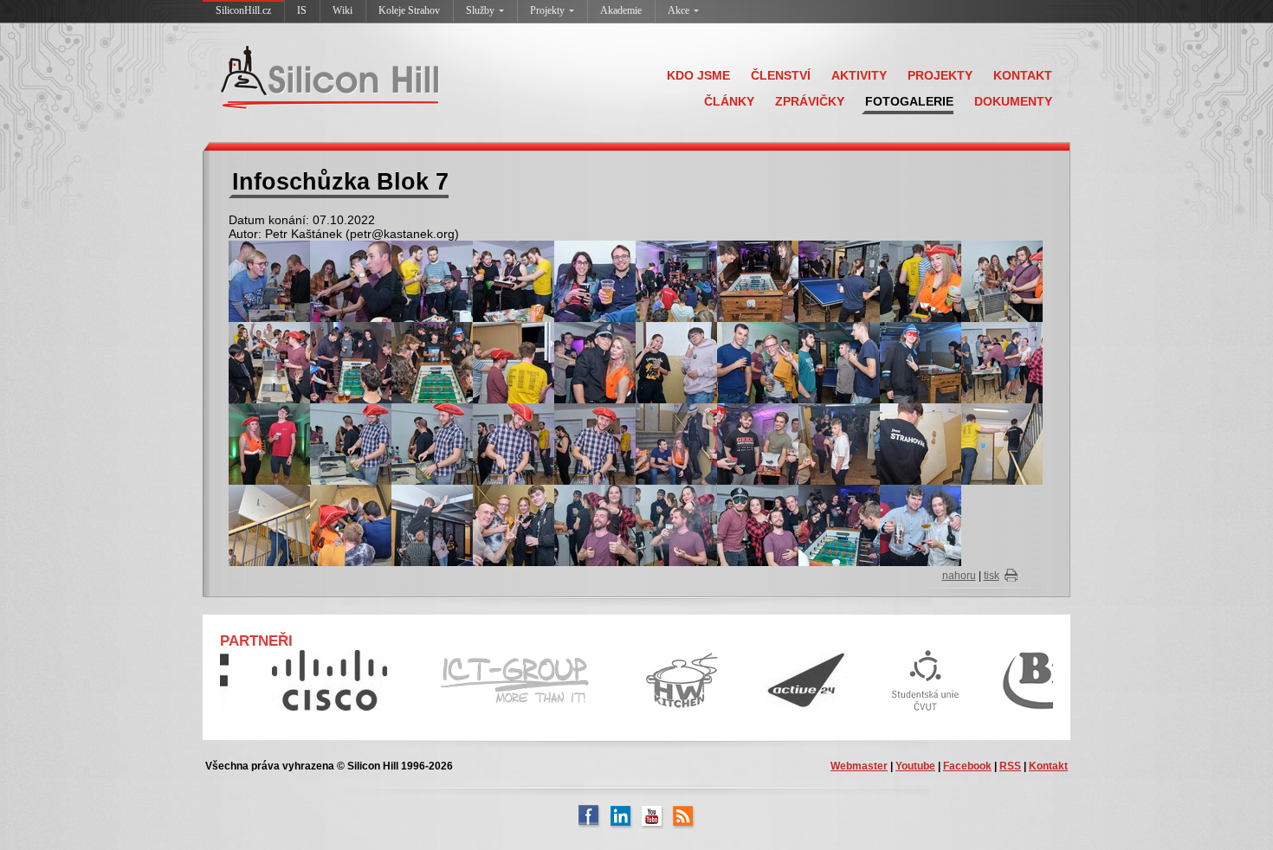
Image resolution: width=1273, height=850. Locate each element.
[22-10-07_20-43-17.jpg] (269, 280)
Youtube (915, 766)
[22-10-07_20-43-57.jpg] (432, 280)
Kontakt (1048, 766)
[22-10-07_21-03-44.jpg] (757, 443)
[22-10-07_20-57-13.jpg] (920, 362)
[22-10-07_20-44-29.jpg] (595, 280)
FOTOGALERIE (909, 101)
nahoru (959, 576)
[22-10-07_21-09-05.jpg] (1002, 443)
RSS (1010, 766)
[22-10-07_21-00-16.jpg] (432, 443)
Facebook (967, 766)
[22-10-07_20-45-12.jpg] (676, 280)
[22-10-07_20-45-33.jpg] (757, 280)
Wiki (342, 10)
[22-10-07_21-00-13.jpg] (350, 443)
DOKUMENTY (1013, 101)
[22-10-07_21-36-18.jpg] (839, 524)
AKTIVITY (859, 75)
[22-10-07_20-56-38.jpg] (757, 362)
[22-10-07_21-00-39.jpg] (513, 443)
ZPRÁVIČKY (809, 101)
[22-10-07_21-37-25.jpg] (920, 524)
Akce (678, 10)
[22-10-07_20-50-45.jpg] (432, 362)
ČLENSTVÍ (781, 75)
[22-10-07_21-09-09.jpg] (269, 524)
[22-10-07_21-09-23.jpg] (350, 524)
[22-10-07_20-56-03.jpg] (676, 362)
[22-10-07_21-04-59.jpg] (839, 443)
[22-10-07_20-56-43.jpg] (839, 362)
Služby (480, 10)
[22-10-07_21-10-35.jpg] (432, 524)
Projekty (547, 10)
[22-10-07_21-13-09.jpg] (757, 524)
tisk (991, 576)
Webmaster (859, 766)
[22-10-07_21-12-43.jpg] (595, 524)
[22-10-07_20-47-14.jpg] (1002, 280)
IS (302, 10)
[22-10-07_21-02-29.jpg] (676, 443)
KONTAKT (1022, 75)
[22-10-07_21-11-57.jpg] (513, 524)
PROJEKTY (940, 75)
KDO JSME (698, 75)
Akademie (621, 10)
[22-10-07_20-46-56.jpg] (920, 280)
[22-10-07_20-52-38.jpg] (513, 362)
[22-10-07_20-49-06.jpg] (269, 362)
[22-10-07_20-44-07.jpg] (513, 280)
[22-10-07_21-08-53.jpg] (920, 443)
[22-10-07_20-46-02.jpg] (839, 280)
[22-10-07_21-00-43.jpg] (595, 443)
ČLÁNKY (729, 101)
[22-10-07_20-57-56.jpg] (269, 443)
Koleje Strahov (409, 10)
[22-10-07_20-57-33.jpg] (1002, 362)
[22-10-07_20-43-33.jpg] (350, 280)
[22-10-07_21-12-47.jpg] (676, 524)
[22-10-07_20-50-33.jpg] (350, 362)
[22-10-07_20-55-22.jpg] (595, 362)
